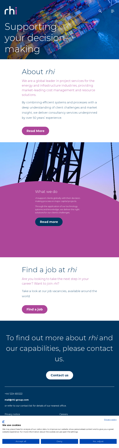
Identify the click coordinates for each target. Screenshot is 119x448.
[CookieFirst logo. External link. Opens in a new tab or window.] (3, 421)
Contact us (59, 375)
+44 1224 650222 (13, 393)
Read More (35, 131)
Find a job (34, 309)
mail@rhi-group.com (17, 399)
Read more (49, 222)
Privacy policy (110, 419)
